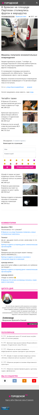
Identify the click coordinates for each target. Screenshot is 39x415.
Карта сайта (10, 400)
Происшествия (21, 16)
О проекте (29, 400)
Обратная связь (20, 400)
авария (29, 87)
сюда (31, 92)
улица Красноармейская (15, 87)
